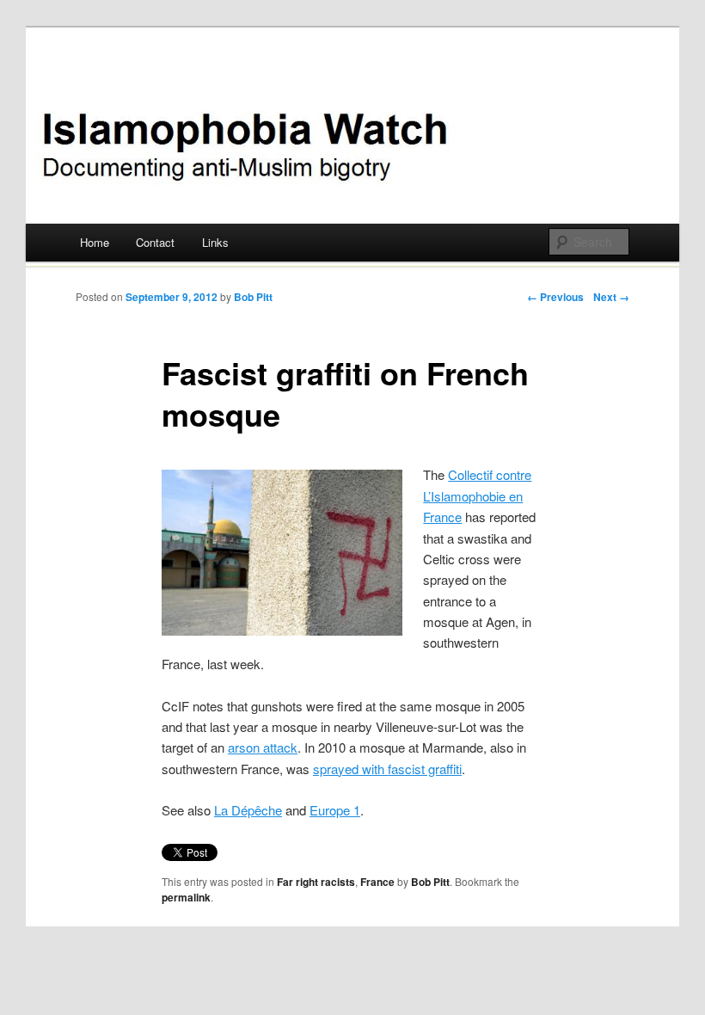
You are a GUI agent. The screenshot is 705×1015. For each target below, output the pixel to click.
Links (215, 242)
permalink (186, 897)
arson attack (262, 747)
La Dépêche (248, 810)
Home (94, 242)
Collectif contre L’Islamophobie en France (477, 495)
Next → (611, 296)
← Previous (555, 296)
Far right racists (316, 881)
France (377, 881)
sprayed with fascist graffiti (387, 769)
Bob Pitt (253, 296)
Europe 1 (335, 810)
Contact (155, 242)
